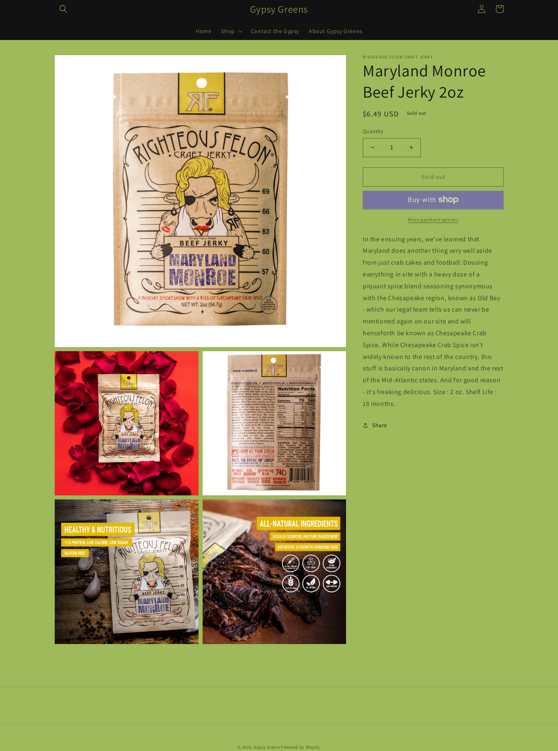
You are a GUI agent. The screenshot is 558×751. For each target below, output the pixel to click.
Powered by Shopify (300, 747)
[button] (63, 9)
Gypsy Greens (267, 747)
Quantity (373, 131)
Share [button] (379, 424)
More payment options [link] (433, 219)
